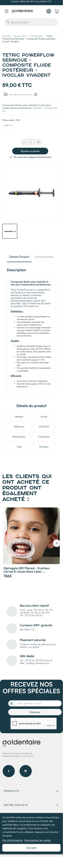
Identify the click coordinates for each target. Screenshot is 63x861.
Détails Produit (19, 257)
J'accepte (31, 847)
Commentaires (44, 257)
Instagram (25, 771)
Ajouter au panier (30, 151)
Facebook (8, 771)
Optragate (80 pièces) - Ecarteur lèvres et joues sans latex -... (27, 569)
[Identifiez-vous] (48, 11)
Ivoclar (43, 416)
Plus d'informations (12, 840)
